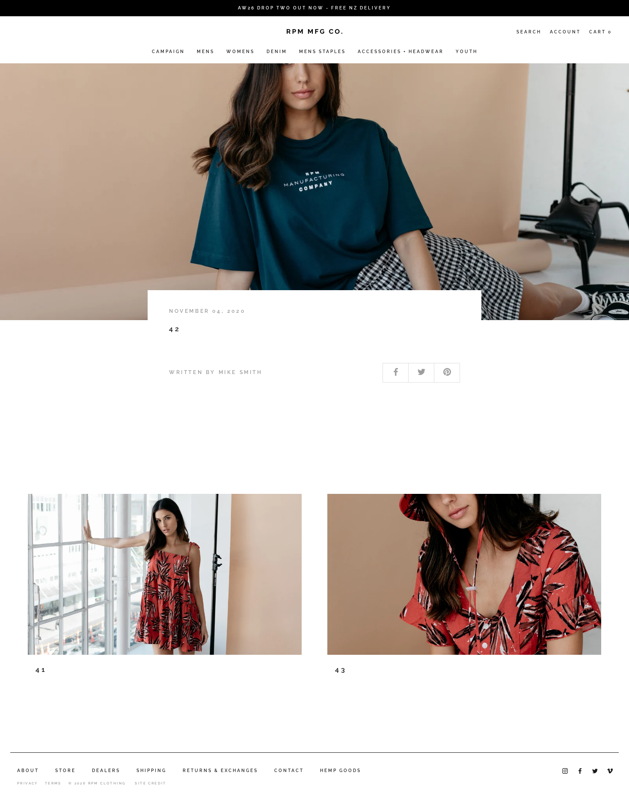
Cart (600, 32)
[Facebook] (580, 770)
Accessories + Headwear (401, 51)
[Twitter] (595, 770)
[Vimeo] (610, 770)
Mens (205, 51)
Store (65, 770)
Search (528, 32)
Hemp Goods (340, 770)
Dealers (106, 770)
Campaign (168, 51)
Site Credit (150, 783)
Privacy (27, 783)
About (28, 770)
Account (565, 32)
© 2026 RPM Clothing (97, 783)
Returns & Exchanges (220, 770)
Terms (53, 783)
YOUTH (467, 51)
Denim (277, 51)
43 (341, 669)
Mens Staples (322, 51)
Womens (240, 51)
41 (41, 669)
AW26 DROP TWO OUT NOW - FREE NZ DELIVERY (314, 8)
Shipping (151, 770)
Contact (289, 770)
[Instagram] (565, 770)
